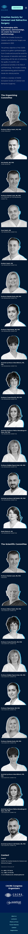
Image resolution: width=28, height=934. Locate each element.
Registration (17, 7)
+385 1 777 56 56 (8, 870)
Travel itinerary (14, 924)
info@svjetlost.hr (19, 874)
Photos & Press (14, 922)
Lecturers (14, 919)
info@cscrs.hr (9, 874)
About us (14, 916)
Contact (14, 927)
